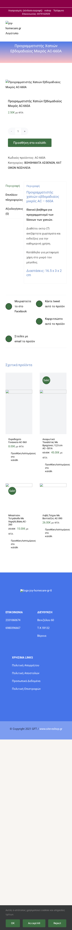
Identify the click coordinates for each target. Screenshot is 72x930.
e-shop (47, 10)
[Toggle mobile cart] (51, 23)
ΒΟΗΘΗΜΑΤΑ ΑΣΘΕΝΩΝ (39, 162)
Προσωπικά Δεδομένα (26, 681)
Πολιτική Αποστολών (25, 673)
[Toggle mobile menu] (65, 23)
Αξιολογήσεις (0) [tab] (13, 211)
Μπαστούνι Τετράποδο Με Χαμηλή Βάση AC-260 (17, 520)
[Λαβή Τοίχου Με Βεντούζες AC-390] (53, 496)
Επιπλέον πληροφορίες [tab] (13, 197)
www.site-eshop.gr (51, 729)
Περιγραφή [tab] (13, 186)
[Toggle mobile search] (58, 23)
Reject (57, 923)
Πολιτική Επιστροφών (26, 689)
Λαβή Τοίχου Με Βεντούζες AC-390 (52, 517)
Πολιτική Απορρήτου (25, 665)
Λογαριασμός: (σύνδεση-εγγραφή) (26, 10)
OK (13, 923)
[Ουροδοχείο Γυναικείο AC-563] (19, 403)
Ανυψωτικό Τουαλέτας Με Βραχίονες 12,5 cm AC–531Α (52, 444)
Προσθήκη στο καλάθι (29, 143)
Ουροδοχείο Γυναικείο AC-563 (17, 441)
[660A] (36, 85)
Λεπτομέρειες (26, 453)
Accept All (34, 923)
